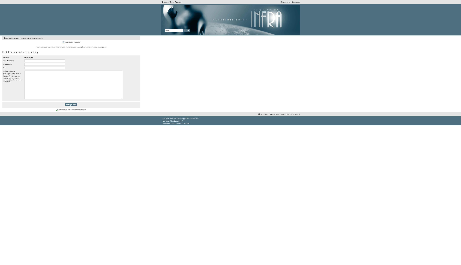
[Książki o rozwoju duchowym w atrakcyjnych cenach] (71, 110)
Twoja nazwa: (7, 64)
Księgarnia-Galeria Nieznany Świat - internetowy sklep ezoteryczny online (86, 47)
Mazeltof (176, 121)
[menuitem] (171, 2)
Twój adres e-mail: (9, 60)
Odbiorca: (6, 57)
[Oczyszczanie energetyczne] (71, 42)
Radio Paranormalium (49, 47)
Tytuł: (5, 68)
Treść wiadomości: (9, 71)
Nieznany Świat (60, 47)
